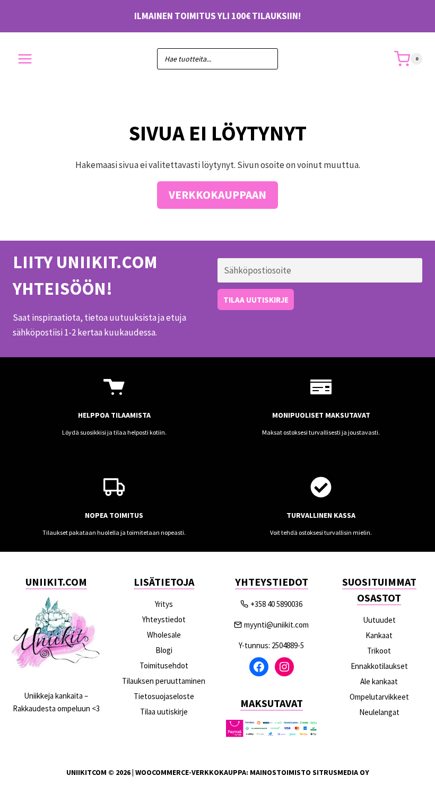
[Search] (264, 58)
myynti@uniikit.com (276, 625)
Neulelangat (379, 712)
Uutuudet (379, 620)
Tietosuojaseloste (164, 696)
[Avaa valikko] (25, 59)
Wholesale (164, 635)
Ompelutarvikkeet (379, 697)
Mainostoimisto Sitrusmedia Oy (309, 772)
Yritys (164, 604)
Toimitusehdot (164, 665)
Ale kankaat (379, 681)
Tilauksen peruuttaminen (163, 681)
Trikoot (379, 651)
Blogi (163, 650)
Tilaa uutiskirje (164, 712)
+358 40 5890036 (276, 604)
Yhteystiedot (164, 619)
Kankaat (379, 635)
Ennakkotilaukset (379, 666)
